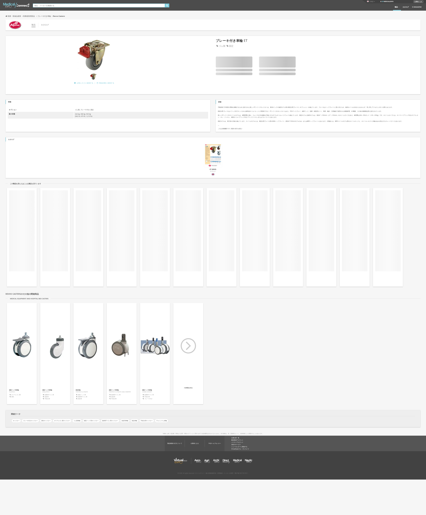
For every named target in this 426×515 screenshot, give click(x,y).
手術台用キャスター (147, 421)
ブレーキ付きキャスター (30, 421)
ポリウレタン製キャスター (62, 421)
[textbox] (99, 5)
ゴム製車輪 (77, 421)
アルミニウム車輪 (161, 421)
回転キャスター (46, 421)
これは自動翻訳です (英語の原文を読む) (230, 129)
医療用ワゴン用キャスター (110, 421)
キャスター (16, 421)
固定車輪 (134, 421)
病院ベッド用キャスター (91, 421)
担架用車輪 (125, 421)
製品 (396, 7)
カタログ (406, 7)
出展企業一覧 (235, 438)
